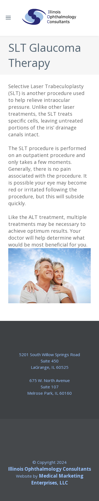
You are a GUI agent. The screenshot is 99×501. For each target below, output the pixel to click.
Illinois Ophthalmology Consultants (49, 469)
